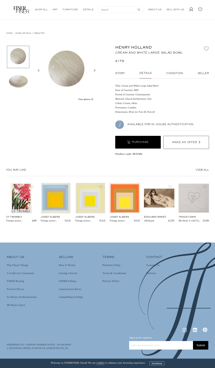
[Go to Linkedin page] (194, 330)
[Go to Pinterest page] (205, 330)
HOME (9, 33)
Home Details (23, 33)
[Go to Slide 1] (18, 57)
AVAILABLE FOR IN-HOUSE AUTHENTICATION (160, 124)
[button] (66, 70)
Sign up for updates (140, 337)
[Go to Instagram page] (184, 330)
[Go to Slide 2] (18, 82)
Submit (201, 345)
